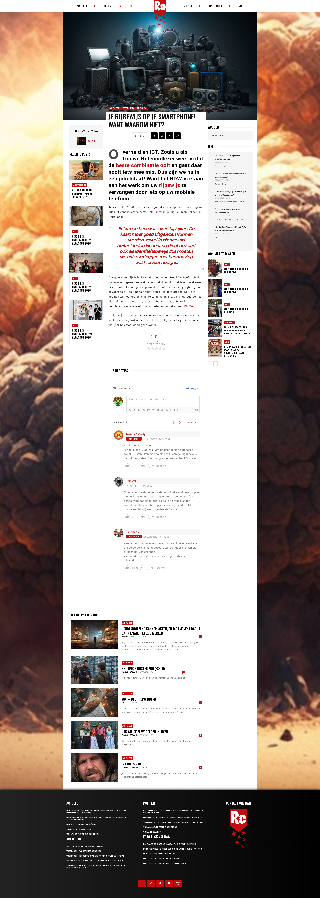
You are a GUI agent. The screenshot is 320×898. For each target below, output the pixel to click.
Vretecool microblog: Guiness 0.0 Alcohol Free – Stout (95, 856)
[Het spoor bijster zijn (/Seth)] (94, 670)
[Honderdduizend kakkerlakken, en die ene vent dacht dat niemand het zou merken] (94, 634)
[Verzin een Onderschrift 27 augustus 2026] (87, 310)
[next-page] (216, 363)
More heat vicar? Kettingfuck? (159, 854)
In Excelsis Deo (132, 763)
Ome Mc (91, 140)
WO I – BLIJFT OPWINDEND (139, 699)
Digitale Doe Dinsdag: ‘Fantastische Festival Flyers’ (169, 844)
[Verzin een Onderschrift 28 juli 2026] (215, 288)
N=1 (123, 702)
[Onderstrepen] (139, 410)
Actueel (115, 108)
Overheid (128, 108)
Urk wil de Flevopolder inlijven (145, 731)
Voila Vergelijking (152, 832)
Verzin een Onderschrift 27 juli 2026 (237, 310)
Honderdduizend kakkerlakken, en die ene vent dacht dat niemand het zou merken (161, 631)
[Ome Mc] (83, 141)
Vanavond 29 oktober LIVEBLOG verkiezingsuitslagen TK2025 (174, 822)
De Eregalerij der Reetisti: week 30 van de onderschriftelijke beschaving (238, 351)
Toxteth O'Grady (136, 434)
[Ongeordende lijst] (153, 410)
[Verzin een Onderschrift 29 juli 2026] (215, 268)
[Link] (167, 410)
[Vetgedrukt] (130, 410)
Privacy (141, 108)
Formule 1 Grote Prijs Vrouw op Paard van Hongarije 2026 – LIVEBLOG (237, 330)
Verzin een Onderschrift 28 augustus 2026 (82, 287)
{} (171, 410)
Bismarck (131, 480)
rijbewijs (169, 185)
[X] (162, 135)
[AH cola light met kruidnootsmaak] (87, 170)
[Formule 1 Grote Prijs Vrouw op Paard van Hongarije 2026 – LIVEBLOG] (215, 328)
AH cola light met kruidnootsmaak (83, 192)
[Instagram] (151, 883)
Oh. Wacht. (191, 306)
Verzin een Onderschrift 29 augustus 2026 (82, 240)
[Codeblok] (162, 410)
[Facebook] (154, 135)
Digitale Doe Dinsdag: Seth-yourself (162, 859)
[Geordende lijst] (148, 410)
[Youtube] (169, 883)
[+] (176, 410)
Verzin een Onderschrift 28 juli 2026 (237, 290)
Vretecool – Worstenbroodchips (84, 851)
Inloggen (194, 388)
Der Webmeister (223, 227)
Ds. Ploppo (132, 531)
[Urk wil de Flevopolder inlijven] (94, 735)
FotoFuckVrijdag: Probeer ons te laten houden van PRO (172, 849)
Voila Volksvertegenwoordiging (160, 827)
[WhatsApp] (177, 135)
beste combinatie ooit (143, 165)
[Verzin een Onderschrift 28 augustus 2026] (87, 263)
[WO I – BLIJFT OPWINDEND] (94, 702)
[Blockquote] (158, 410)
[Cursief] (134, 410)
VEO (75, 231)
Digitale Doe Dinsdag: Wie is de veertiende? (165, 863)
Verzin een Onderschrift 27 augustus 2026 (82, 334)
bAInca (125, 636)
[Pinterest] (169, 135)
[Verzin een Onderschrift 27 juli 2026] (215, 308)
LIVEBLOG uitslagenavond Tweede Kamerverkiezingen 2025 (172, 817)
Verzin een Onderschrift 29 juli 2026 (237, 270)
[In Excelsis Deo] (94, 767)
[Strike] (144, 410)
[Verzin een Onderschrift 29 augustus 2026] (87, 216)
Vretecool (80, 185)
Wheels (229, 322)
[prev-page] (210, 363)
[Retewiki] (178, 883)
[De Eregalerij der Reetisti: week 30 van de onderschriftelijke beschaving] (215, 348)
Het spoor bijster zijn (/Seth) (143, 668)
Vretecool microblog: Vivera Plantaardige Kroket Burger (96, 861)
